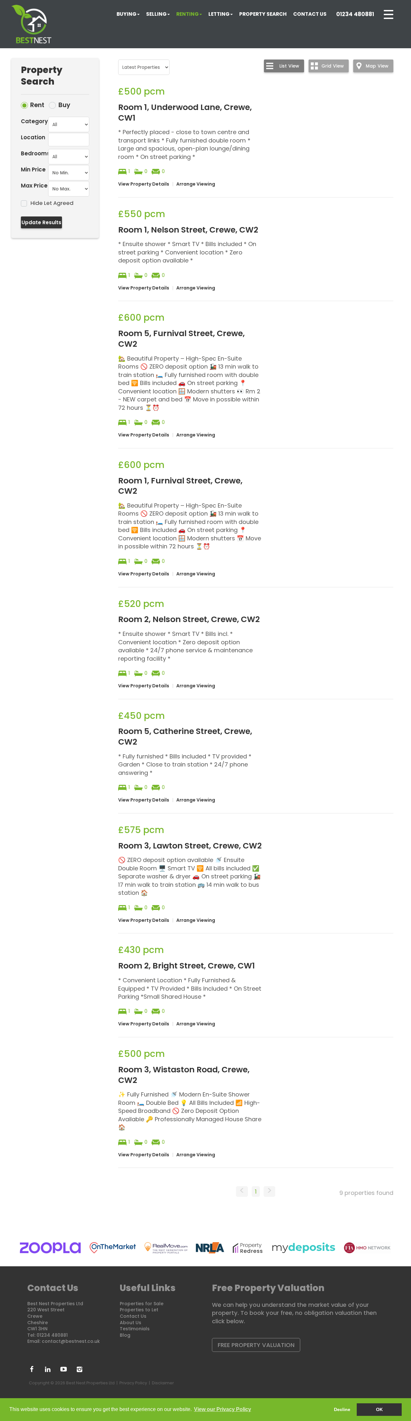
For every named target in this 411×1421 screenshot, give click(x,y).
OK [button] (379, 1409)
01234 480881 (355, 14)
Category (34, 121)
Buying (126, 14)
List (289, 66)
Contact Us (310, 14)
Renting (187, 14)
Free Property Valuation (256, 1345)
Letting (219, 14)
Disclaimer (163, 1383)
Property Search (263, 14)
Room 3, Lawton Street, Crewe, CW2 (190, 845)
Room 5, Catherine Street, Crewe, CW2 (185, 736)
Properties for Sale (141, 1303)
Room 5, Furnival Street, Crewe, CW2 (181, 339)
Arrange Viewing (195, 184)
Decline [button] (342, 1409)
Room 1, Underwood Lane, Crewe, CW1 (185, 113)
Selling (156, 14)
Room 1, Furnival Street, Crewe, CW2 (180, 486)
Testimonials (135, 1328)
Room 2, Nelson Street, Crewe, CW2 (189, 619)
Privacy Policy (133, 1383)
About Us (130, 1322)
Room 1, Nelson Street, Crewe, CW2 (188, 229)
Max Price (34, 185)
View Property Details (143, 184)
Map (377, 66)
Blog (125, 1335)
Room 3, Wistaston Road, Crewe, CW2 (183, 1075)
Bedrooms (34, 153)
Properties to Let (139, 1309)
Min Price (33, 169)
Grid (332, 66)
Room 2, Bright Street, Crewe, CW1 (186, 965)
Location (33, 137)
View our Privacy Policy (222, 1409)
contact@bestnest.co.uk (71, 1341)
